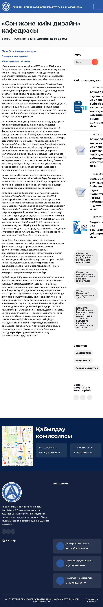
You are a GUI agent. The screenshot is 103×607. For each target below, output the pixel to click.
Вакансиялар (83, 353)
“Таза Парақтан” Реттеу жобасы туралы (85, 294)
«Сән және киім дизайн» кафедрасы (40, 38)
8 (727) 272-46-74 (49, 452)
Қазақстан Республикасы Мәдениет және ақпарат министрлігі (85, 276)
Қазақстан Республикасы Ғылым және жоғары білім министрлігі (84, 257)
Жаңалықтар (83, 360)
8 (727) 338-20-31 (83, 452)
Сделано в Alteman (92, 600)
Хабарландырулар (87, 368)
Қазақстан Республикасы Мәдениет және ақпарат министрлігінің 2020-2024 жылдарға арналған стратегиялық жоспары (85, 318)
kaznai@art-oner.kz (77, 548)
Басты (6, 38)
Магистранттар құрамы (16, 61)
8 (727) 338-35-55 (75, 565)
